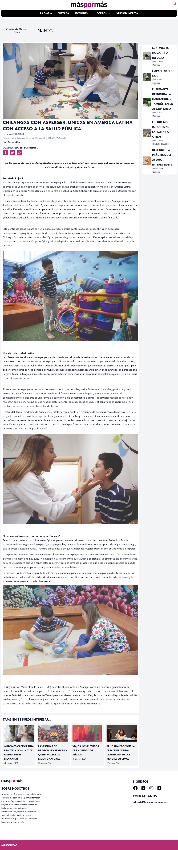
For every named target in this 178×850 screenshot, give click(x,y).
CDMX (21, 134)
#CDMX (51, 138)
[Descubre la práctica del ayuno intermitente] (147, 161)
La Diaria (46, 13)
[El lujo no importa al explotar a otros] (147, 133)
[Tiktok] (159, 788)
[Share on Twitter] (12, 152)
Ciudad (156, 144)
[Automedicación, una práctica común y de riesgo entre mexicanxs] (19, 733)
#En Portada (61, 138)
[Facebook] (135, 788)
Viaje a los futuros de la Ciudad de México (85, 750)
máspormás (9, 845)
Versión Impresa (127, 13)
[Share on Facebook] (5, 152)
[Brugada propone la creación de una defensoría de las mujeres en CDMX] (121, 733)
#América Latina (9, 138)
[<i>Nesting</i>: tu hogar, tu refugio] (147, 56)
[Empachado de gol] (147, 77)
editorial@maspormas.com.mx (151, 802)
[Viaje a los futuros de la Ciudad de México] (87, 733)
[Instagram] (151, 788)
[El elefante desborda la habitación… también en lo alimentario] (147, 102)
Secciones (81, 13)
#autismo (30, 138)
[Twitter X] (143, 788)
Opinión (102, 13)
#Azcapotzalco (41, 138)
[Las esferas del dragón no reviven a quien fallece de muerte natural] (53, 733)
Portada (63, 13)
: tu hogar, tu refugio (160, 52)
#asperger (21, 138)
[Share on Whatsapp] (19, 152)
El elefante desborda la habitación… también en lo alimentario (162, 98)
